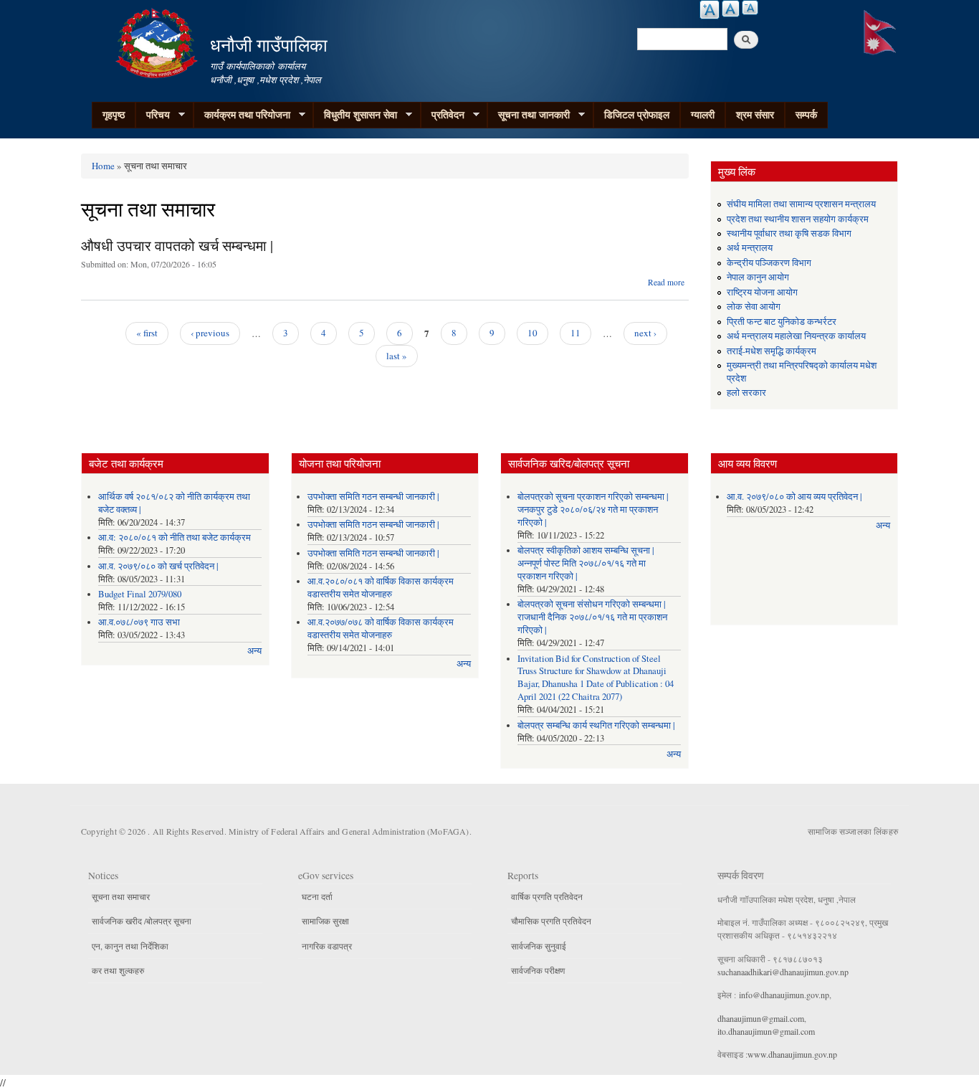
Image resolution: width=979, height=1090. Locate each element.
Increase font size (709, 9)
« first (147, 332)
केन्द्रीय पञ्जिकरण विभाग (769, 263)
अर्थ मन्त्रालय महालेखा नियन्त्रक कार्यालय (796, 336)
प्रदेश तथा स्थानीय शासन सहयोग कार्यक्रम (798, 219)
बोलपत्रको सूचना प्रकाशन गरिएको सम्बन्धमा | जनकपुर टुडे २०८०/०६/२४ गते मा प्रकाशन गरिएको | (593, 509)
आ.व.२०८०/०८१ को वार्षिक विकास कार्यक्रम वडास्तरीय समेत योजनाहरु (380, 587)
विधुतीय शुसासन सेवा (355, 115)
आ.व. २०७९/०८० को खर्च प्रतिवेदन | (158, 566)
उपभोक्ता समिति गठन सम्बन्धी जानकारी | (373, 496)
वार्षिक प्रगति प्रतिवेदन (547, 896)
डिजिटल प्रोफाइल (636, 114)
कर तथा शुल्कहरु (118, 970)
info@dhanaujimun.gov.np (784, 994)
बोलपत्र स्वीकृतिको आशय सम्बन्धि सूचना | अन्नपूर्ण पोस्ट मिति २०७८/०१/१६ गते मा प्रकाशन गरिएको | (585, 563)
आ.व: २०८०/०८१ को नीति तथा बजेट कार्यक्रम (174, 537)
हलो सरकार (746, 393)
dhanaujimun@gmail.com (760, 1018)
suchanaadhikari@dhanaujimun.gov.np (783, 971)
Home (103, 165)
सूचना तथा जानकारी (528, 115)
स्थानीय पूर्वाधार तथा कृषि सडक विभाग (789, 233)
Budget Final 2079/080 (139, 594)
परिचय (152, 115)
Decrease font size (750, 7)
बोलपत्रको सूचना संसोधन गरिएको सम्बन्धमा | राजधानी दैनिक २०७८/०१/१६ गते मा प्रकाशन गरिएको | (592, 617)
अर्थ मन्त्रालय (750, 248)
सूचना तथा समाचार (121, 896)
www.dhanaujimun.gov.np (792, 1054)
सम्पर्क (806, 114)
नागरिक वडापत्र (327, 946)
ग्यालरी (703, 114)
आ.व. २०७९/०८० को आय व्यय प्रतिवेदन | (794, 496)
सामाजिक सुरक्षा (325, 920)
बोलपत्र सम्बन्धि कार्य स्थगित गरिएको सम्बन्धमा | (596, 725)
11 (575, 332)
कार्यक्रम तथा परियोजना (242, 115)
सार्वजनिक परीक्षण (538, 970)
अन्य (254, 651)
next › (645, 332)
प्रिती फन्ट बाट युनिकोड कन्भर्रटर (781, 322)
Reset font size (731, 8)
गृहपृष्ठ (113, 114)
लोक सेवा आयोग (753, 306)
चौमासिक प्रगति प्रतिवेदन (551, 920)
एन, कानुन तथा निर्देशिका (130, 946)
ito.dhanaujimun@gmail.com (766, 1031)
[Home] (158, 41)
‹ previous (210, 332)
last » (396, 355)
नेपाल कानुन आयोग (758, 277)
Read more (666, 282)
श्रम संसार (755, 114)
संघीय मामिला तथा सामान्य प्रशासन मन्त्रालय (801, 204)
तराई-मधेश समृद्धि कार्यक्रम (771, 351)
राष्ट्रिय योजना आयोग (762, 292)
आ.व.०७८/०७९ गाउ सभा (139, 622)
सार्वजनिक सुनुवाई (538, 946)
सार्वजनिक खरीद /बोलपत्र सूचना (141, 920)
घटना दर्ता (317, 896)
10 (532, 332)
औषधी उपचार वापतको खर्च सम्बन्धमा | (177, 245)
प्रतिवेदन (442, 115)
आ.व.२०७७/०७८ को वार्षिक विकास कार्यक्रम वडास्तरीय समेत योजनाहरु (380, 628)
